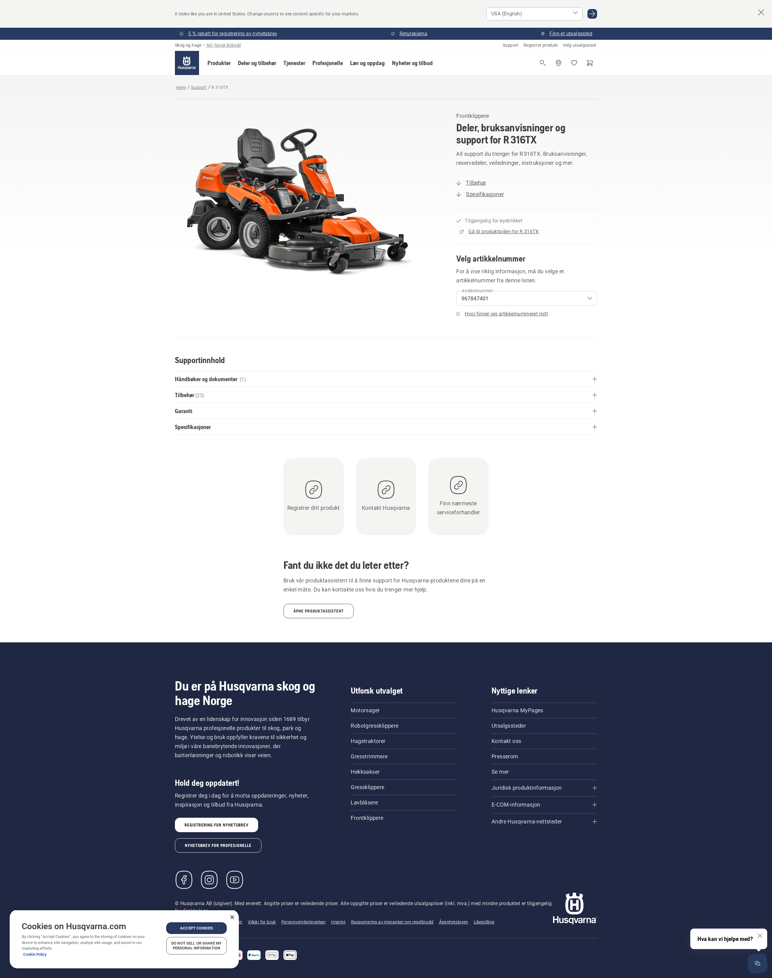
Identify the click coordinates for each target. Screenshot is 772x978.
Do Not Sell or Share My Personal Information (196, 945)
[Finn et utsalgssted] (558, 63)
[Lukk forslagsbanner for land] (761, 12)
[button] (219, 63)
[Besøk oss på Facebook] (184, 880)
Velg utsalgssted (579, 45)
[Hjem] (187, 63)
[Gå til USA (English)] (592, 14)
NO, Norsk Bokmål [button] (224, 45)
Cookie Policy (35, 954)
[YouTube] (235, 880)
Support (511, 45)
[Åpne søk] (543, 63)
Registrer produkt (541, 45)
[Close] (232, 917)
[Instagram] (209, 880)
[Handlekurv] (590, 63)
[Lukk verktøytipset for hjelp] (760, 936)
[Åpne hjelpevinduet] (757, 963)
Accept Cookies (196, 928)
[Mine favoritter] (574, 63)
